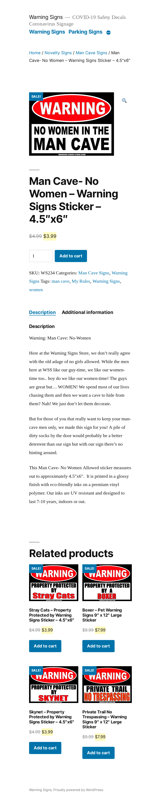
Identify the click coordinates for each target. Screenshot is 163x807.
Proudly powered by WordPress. (78, 790)
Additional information (87, 312)
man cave (60, 281)
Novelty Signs (58, 52)
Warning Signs (46, 17)
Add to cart (70, 255)
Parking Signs (86, 32)
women (36, 290)
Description (42, 312)
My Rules (81, 281)
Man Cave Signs (91, 52)
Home (35, 52)
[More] (108, 32)
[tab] (42, 312)
